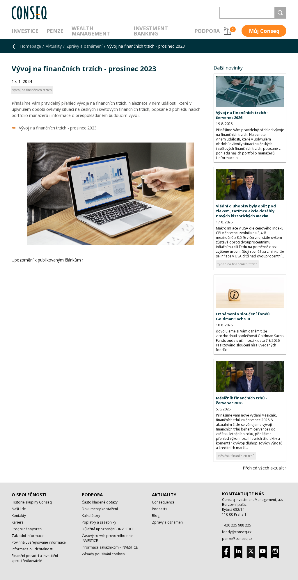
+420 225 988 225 (236, 525)
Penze (55, 30)
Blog (155, 515)
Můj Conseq (264, 30)
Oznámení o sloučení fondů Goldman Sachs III (243, 316)
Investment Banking (151, 31)
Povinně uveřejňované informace (39, 542)
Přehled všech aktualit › (264, 468)
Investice (25, 30)
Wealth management (91, 31)
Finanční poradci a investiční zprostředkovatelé (35, 558)
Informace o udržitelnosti (32, 549)
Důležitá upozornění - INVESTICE (108, 528)
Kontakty (19, 515)
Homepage (30, 46)
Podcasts (159, 508)
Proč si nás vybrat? (27, 528)
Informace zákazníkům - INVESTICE (110, 547)
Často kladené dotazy (100, 502)
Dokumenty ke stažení (100, 508)
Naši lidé (19, 508)
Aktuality (54, 46)
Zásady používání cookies (103, 553)
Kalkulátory (91, 515)
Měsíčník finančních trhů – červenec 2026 (241, 400)
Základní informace (28, 535)
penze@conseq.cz (237, 538)
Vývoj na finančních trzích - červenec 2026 (242, 115)
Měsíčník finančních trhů (236, 455)
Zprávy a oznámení (84, 46)
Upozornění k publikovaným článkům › (47, 260)
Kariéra (18, 522)
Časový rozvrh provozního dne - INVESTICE (108, 538)
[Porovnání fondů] (227, 31)
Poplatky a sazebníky (99, 522)
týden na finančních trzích (237, 264)
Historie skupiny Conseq (32, 502)
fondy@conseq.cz (236, 531)
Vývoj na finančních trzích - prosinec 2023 (58, 128)
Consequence (163, 502)
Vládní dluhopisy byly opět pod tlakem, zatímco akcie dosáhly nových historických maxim (246, 210)
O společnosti (29, 494)
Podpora (207, 30)
